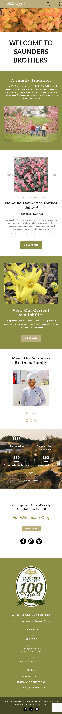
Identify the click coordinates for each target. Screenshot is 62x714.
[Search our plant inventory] (48, 4)
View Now (31, 338)
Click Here (16, 621)
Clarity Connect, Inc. (37, 704)
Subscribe (31, 528)
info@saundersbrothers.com (31, 661)
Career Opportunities (31, 687)
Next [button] (53, 175)
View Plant (31, 245)
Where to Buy (31, 676)
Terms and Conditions (31, 682)
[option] (31, 174)
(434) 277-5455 (31, 639)
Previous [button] (11, 175)
